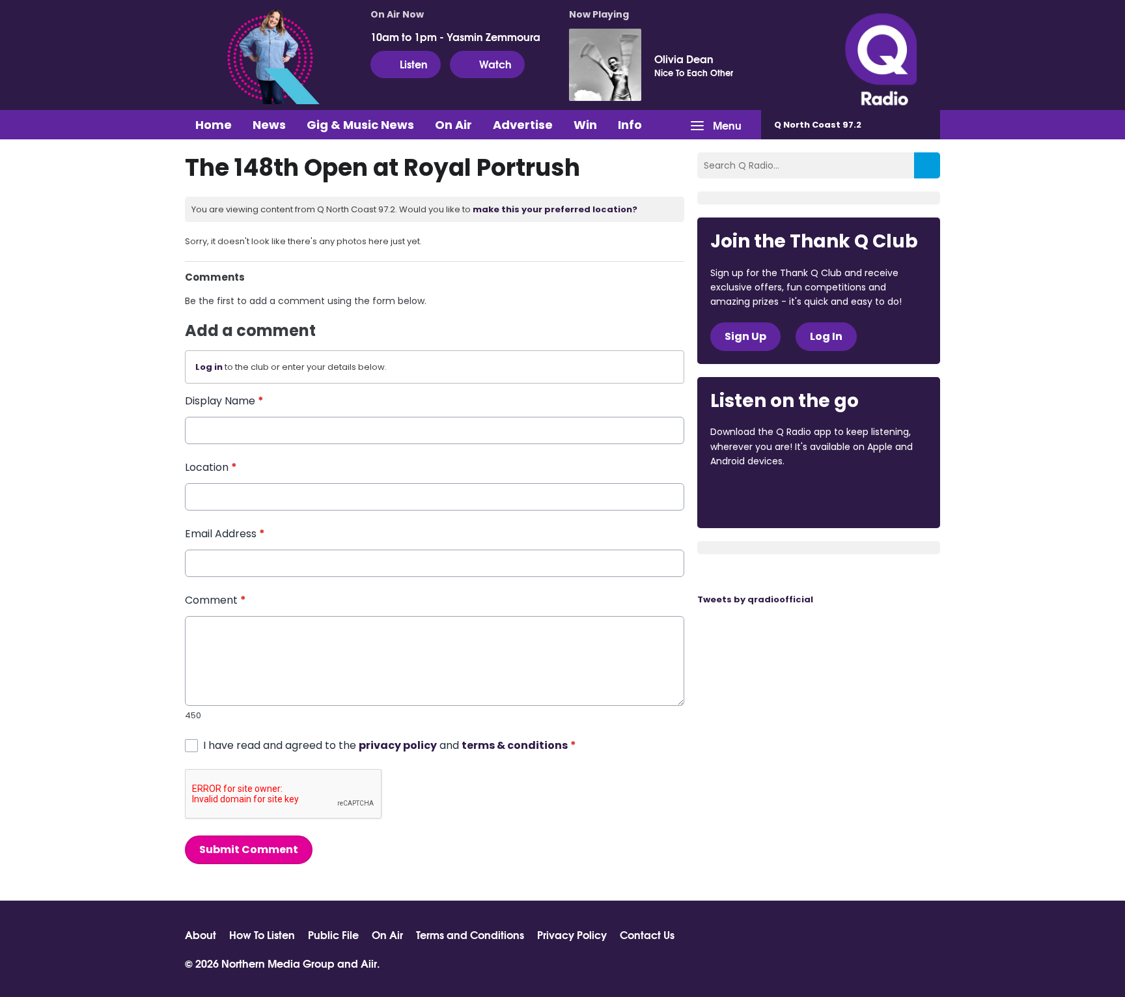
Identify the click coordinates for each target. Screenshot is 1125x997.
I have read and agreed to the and (389, 745)
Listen (414, 63)
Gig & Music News (360, 125)
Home (213, 125)
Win (585, 125)
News (269, 125)
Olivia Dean (684, 58)
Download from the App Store (761, 497)
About (200, 934)
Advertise (523, 125)
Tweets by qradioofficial (755, 599)
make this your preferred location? (555, 209)
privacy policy (398, 745)
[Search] (927, 165)
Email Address (225, 533)
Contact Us (647, 934)
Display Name (224, 400)
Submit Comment (248, 849)
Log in (209, 367)
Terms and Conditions (470, 934)
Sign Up (745, 336)
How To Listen (262, 934)
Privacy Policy (572, 934)
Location (211, 467)
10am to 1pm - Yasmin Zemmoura (455, 36)
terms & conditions (515, 745)
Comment (215, 600)
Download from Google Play (869, 497)
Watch (495, 63)
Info (630, 125)
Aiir (369, 963)
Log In (826, 336)
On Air (453, 125)
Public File (333, 934)
